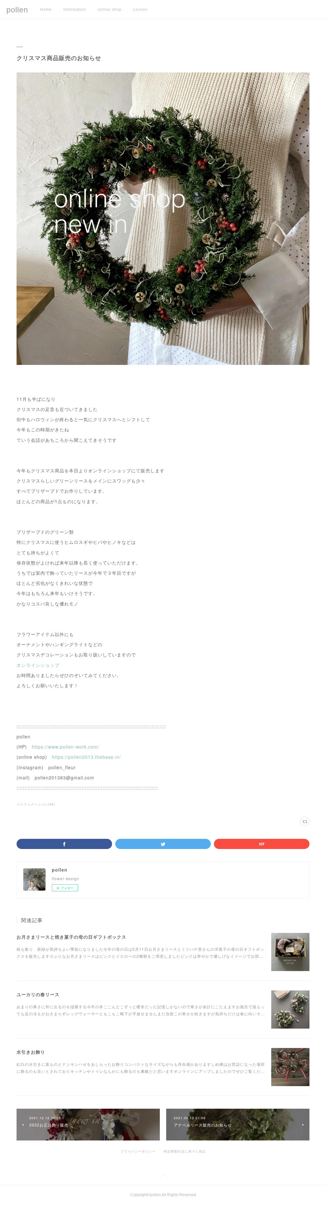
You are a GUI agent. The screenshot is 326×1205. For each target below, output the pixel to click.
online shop (110, 9)
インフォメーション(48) (36, 804)
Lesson (140, 9)
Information (74, 9)
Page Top (163, 1177)
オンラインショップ (38, 665)
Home (46, 9)
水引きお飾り (31, 1052)
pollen (17, 9)
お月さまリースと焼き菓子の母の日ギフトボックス (71, 937)
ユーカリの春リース (38, 994)
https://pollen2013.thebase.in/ (86, 757)
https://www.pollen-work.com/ (65, 746)
